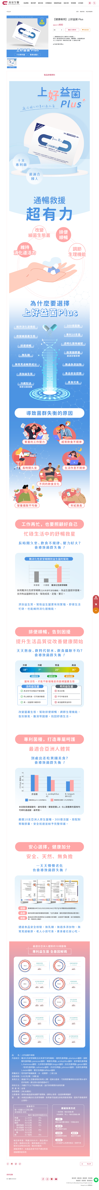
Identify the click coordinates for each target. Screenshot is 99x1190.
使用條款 (84, 1180)
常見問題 (90, 1178)
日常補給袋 (48, 3)
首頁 (77, 11)
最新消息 (40, 3)
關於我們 (74, 1178)
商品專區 (26, 3)
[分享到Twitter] (17, 1164)
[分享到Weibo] (21, 1164)
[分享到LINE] (13, 1164)
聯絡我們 (78, 1180)
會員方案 (66, 3)
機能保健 (82, 11)
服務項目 (79, 1178)
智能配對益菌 (57, 3)
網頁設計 (90, 1185)
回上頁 (9, 11)
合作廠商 (80, 3)
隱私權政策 (89, 1180)
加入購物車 (73, 29)
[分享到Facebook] (9, 1164)
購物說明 (85, 1178)
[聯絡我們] (89, 3)
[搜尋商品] (94, 3)
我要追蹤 (86, 29)
